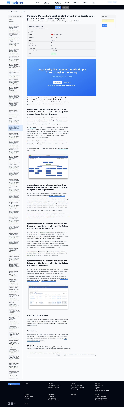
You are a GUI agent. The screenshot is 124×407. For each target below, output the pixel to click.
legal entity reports (39, 321)
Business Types (99, 385)
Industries (97, 389)
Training (27, 398)
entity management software (66, 85)
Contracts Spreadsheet (101, 398)
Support (27, 394)
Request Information (14, 384)
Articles (73, 384)
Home (26, 384)
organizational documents (48, 280)
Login (115, 2)
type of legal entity (57, 120)
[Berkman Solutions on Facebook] (9, 403)
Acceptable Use (52, 398)
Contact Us (67, 82)
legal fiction (33, 127)
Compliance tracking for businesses (37, 214)
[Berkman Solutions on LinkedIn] (12, 403)
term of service (31, 255)
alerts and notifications (57, 323)
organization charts (63, 148)
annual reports (64, 278)
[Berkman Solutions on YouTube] (15, 403)
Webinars (97, 387)
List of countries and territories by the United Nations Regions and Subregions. (48, 348)
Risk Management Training (102, 390)
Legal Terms (51, 394)
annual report (50, 216)
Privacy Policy (51, 396)
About (26, 404)
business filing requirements (57, 195)
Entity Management (53, 387)
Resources (98, 384)
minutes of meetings (33, 280)
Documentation (29, 396)
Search (109, 2)
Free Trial (58, 7)
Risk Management (76, 389)
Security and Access (53, 400)
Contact (73, 394)
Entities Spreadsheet (100, 396)
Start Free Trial (57, 82)
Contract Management (54, 385)
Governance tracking (33, 251)
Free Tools (97, 394)
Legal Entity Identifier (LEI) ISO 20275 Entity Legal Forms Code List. (45, 347)
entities (53, 53)
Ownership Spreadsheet (101, 400)
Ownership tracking (32, 141)
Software (50, 384)
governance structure (45, 232)
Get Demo (65, 7)
